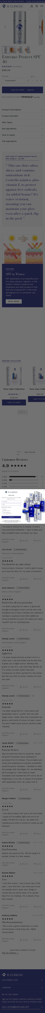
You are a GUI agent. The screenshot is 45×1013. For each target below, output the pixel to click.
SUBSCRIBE (11, 517)
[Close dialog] (43, 490)
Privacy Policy (9, 522)
